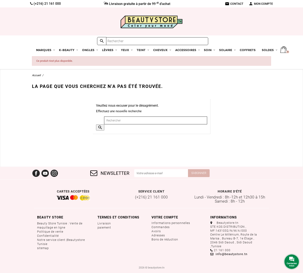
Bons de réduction (165, 239)
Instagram (54, 173)
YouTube (45, 173)
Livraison (104, 223)
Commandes (161, 227)
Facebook (36, 173)
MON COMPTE (261, 3)
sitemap (43, 248)
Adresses (158, 235)
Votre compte (165, 217)
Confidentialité (48, 235)
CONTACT (234, 3)
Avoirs (156, 231)
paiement (104, 227)
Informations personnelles (171, 223)
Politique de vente (50, 231)
